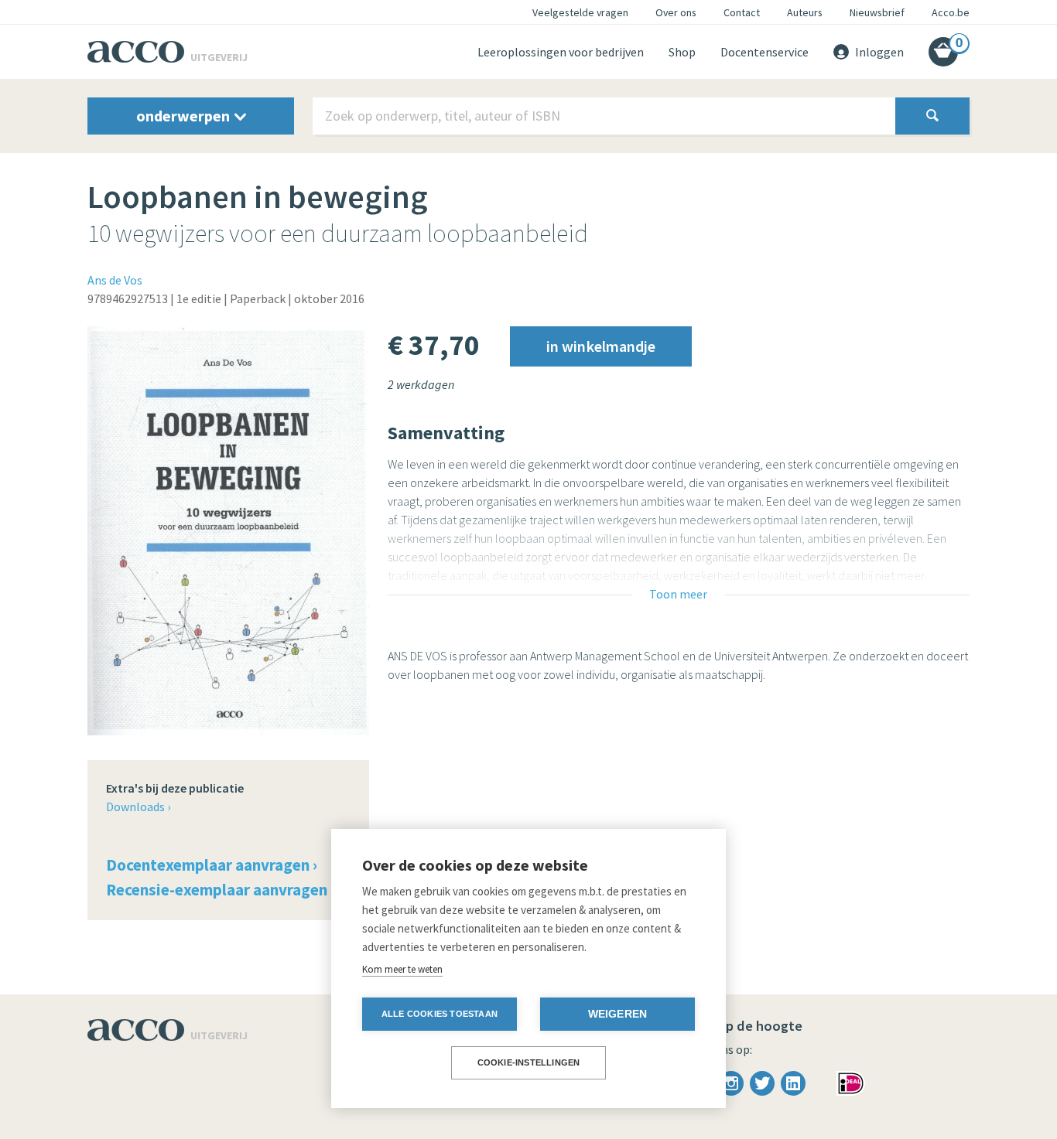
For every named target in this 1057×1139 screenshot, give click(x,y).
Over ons (675, 12)
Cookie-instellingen (528, 1062)
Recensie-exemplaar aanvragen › (220, 889)
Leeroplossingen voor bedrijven (560, 52)
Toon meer (678, 594)
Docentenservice (764, 52)
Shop (682, 52)
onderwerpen (184, 115)
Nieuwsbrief (877, 12)
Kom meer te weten (402, 969)
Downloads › (138, 806)
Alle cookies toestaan (439, 1013)
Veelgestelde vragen (580, 12)
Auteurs (805, 12)
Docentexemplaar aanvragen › (211, 864)
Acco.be (951, 12)
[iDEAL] (850, 1082)
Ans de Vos (114, 280)
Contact (741, 12)
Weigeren (618, 1014)
